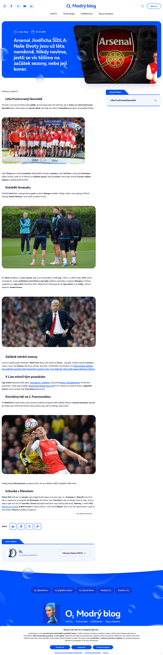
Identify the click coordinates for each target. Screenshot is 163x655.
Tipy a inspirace (105, 14)
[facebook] (11, 6)
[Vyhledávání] (142, 6)
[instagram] (5, 6)
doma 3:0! (42, 385)
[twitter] (18, 6)
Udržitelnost (86, 14)
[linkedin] (31, 6)
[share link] (37, 526)
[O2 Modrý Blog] (81, 6)
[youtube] (25, 6)
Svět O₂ (53, 14)
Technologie (69, 14)
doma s (69, 382)
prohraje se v (40, 382)
